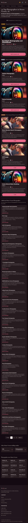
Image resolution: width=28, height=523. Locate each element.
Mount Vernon (13, 6)
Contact (2, 500)
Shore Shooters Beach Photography (11, 130)
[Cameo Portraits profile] (14, 92)
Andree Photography (8, 73)
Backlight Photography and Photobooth (12, 41)
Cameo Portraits (6, 99)
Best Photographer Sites (6, 511)
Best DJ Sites (4, 509)
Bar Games (3, 515)
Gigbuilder (3, 508)
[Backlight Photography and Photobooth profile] (14, 32)
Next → (20, 437)
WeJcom (4, 2)
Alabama (8, 6)
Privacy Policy (4, 502)
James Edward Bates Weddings (10, 184)
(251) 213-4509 (6, 76)
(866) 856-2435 (6, 133)
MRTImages (5, 157)
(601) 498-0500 (6, 102)
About (2, 497)
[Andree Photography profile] (14, 67)
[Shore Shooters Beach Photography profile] (14, 123)
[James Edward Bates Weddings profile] (14, 177)
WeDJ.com (3, 6)
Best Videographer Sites (6, 513)
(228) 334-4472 (9, 44)
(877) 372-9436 (6, 187)
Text (14, 44)
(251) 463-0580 (6, 160)
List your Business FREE (6, 499)
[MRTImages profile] (14, 150)
